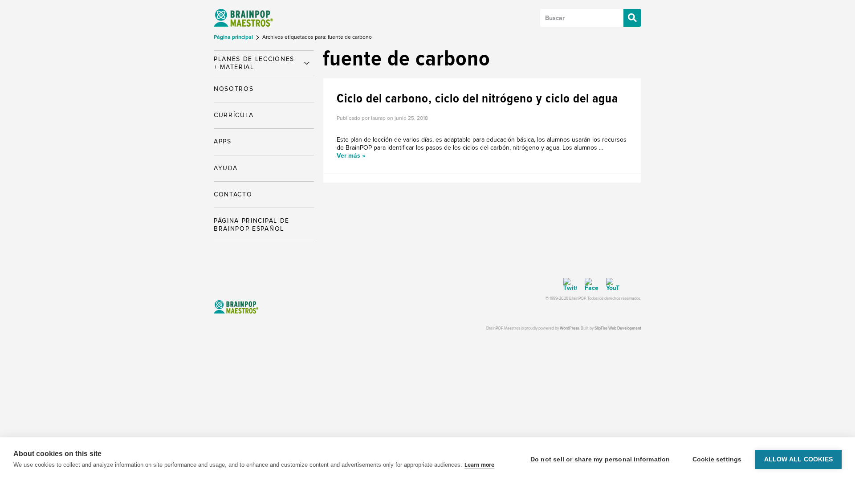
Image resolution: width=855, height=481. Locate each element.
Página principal (234, 37)
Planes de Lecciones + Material (254, 63)
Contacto (233, 194)
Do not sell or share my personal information (600, 459)
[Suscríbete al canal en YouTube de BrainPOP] (609, 284)
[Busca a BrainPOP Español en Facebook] (588, 284)
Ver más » (351, 155)
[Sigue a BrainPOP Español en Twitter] (570, 284)
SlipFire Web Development (617, 328)
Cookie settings (717, 459)
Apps (223, 141)
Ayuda (225, 168)
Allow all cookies (798, 459)
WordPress (569, 328)
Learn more (479, 465)
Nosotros (233, 89)
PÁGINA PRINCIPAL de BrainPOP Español (251, 224)
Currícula (234, 115)
